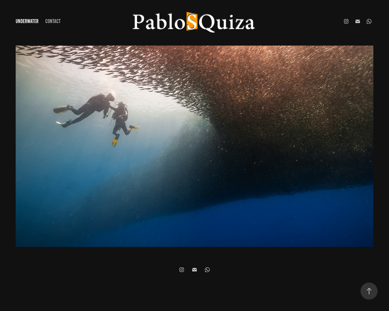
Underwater (27, 21)
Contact (53, 21)
